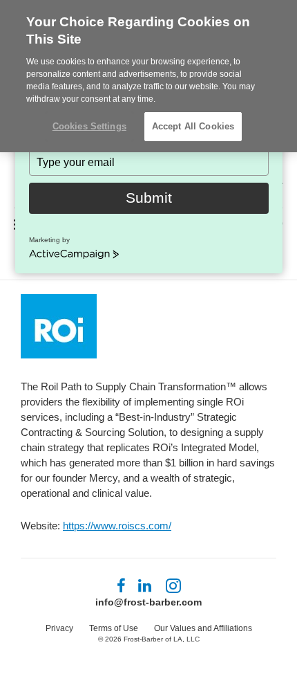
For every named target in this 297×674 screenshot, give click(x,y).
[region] (148, 76)
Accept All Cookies (193, 126)
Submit (149, 198)
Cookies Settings (89, 126)
